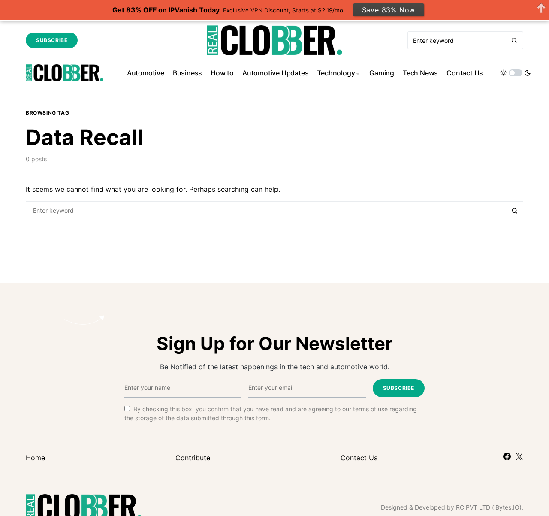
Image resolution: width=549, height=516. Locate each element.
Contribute (192, 457)
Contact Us (359, 457)
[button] (515, 73)
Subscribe (51, 40)
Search (515, 211)
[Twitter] (519, 456)
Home (35, 457)
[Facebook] (507, 456)
